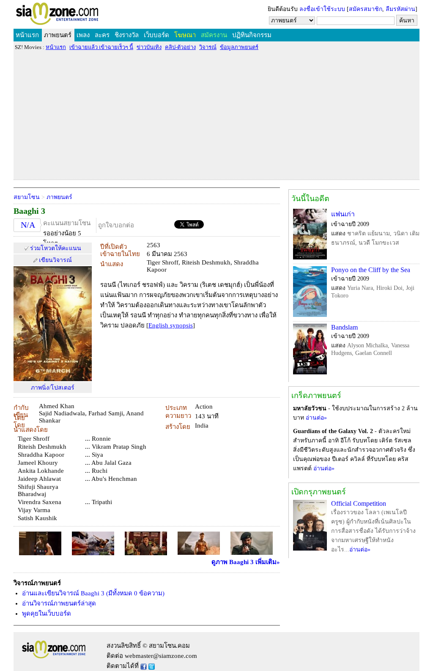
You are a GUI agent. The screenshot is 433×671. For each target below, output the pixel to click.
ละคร (102, 35)
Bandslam (344, 327)
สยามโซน (27, 197)
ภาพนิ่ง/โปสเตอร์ (52, 388)
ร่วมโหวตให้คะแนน (55, 248)
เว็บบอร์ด (156, 35)
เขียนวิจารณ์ (55, 260)
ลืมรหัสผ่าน (400, 9)
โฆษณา (185, 35)
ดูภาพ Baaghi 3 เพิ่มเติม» (245, 562)
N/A (28, 224)
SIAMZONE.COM (75, 15)
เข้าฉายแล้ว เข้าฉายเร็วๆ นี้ (101, 47)
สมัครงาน (214, 35)
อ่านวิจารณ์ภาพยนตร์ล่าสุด (59, 603)
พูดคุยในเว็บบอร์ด (46, 613)
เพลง (83, 35)
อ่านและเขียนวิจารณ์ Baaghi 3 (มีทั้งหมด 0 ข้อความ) (93, 593)
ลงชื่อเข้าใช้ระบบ (322, 9)
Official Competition (358, 503)
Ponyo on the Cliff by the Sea (370, 269)
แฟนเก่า (343, 214)
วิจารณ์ (207, 47)
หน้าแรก (27, 35)
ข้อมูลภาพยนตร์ (239, 47)
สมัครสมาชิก (365, 9)
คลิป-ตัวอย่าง (180, 47)
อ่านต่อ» (316, 418)
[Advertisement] (216, 115)
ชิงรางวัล (127, 35)
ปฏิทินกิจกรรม (251, 35)
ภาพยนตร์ (57, 35)
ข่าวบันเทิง (149, 47)
